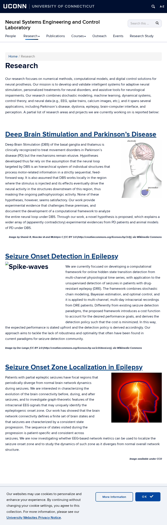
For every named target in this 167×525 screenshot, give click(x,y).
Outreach (99, 36)
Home (13, 56)
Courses (77, 36)
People (10, 36)
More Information (114, 497)
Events (118, 36)
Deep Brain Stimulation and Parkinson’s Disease (80, 134)
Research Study (142, 36)
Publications (55, 36)
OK (145, 497)
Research (30, 36)
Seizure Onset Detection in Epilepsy (61, 256)
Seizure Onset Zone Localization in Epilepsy (73, 367)
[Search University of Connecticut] (153, 6)
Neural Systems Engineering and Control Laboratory (52, 25)
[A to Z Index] (162, 6)
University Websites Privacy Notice (34, 517)
